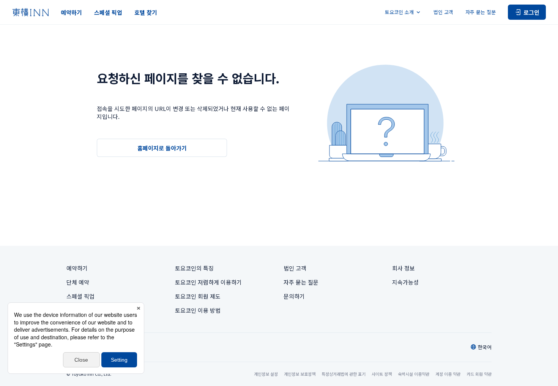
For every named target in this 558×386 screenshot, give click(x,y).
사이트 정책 (382, 374)
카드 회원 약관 (479, 374)
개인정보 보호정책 (299, 374)
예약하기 (71, 12)
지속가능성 (405, 282)
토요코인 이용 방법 (198, 310)
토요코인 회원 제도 (198, 296)
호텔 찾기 (145, 12)
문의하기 (294, 296)
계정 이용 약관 (447, 374)
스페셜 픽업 (108, 12)
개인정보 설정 (266, 374)
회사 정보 (403, 268)
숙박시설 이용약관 (413, 374)
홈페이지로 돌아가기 (162, 148)
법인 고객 (443, 12)
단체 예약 (77, 282)
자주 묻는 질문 (480, 12)
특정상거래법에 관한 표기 (344, 374)
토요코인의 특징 (194, 268)
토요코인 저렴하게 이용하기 (208, 282)
